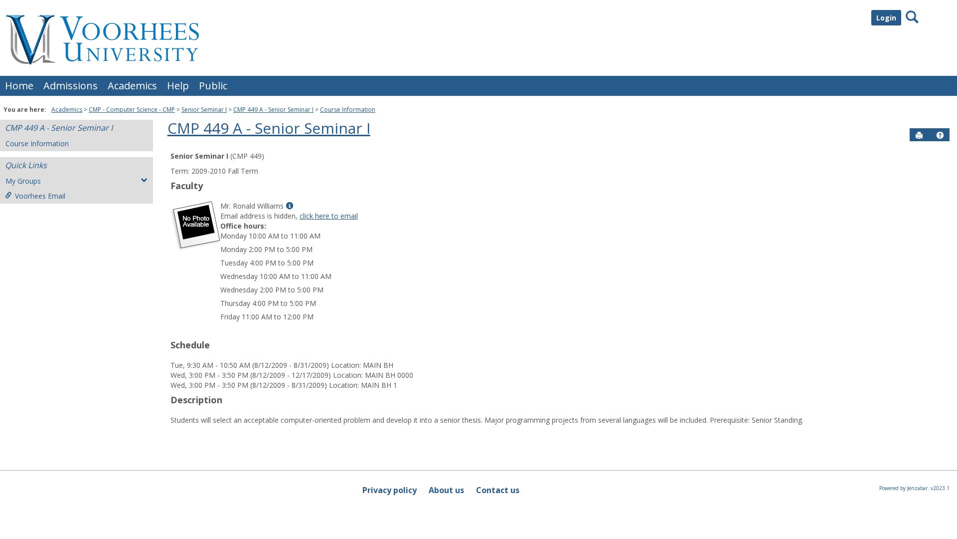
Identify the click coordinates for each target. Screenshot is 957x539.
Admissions (70, 85)
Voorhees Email (40, 196)
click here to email (329, 216)
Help (178, 85)
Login (886, 17)
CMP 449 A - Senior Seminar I (273, 109)
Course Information (347, 109)
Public (213, 85)
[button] (940, 135)
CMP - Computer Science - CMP (132, 109)
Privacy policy (389, 490)
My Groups (23, 181)
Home (19, 85)
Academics (132, 85)
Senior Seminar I (204, 109)
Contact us (497, 490)
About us (446, 490)
